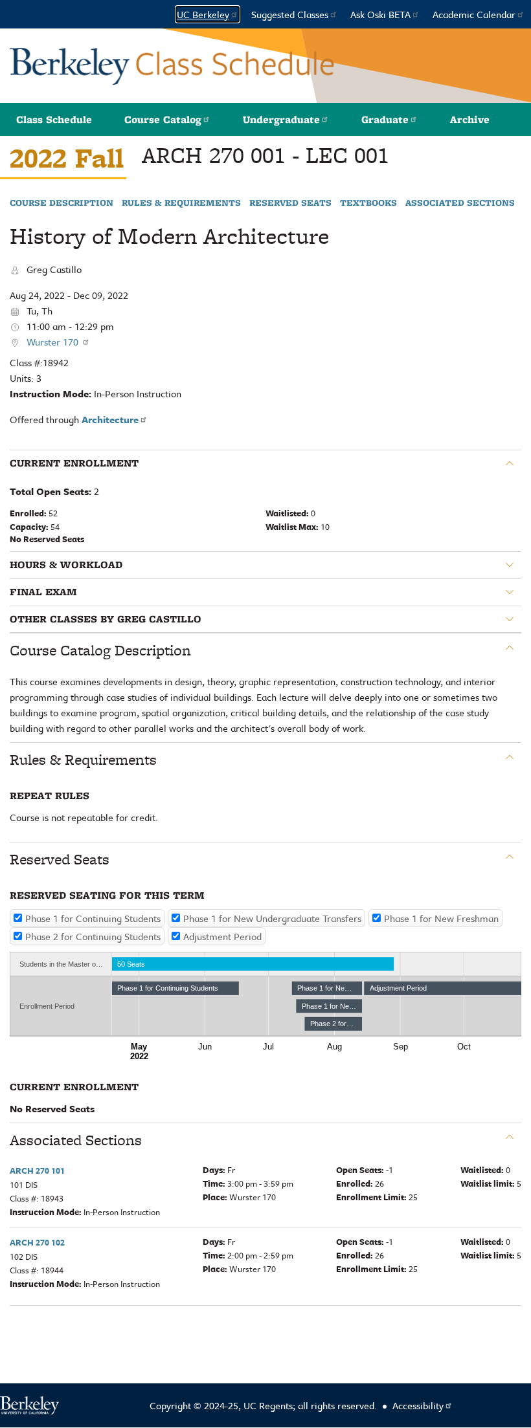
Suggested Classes (289, 14)
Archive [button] (470, 119)
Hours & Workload (66, 564)
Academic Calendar (474, 14)
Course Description (61, 203)
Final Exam (43, 592)
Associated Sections (460, 203)
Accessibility (418, 1405)
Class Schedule (54, 119)
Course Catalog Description (100, 650)
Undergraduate (281, 119)
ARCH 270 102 (37, 1242)
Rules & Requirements (181, 203)
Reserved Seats (290, 203)
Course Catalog (162, 119)
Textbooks (368, 203)
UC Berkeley (203, 14)
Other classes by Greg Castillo (105, 619)
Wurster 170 (54, 342)
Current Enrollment (74, 463)
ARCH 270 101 (37, 1170)
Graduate (385, 119)
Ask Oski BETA (380, 14)
